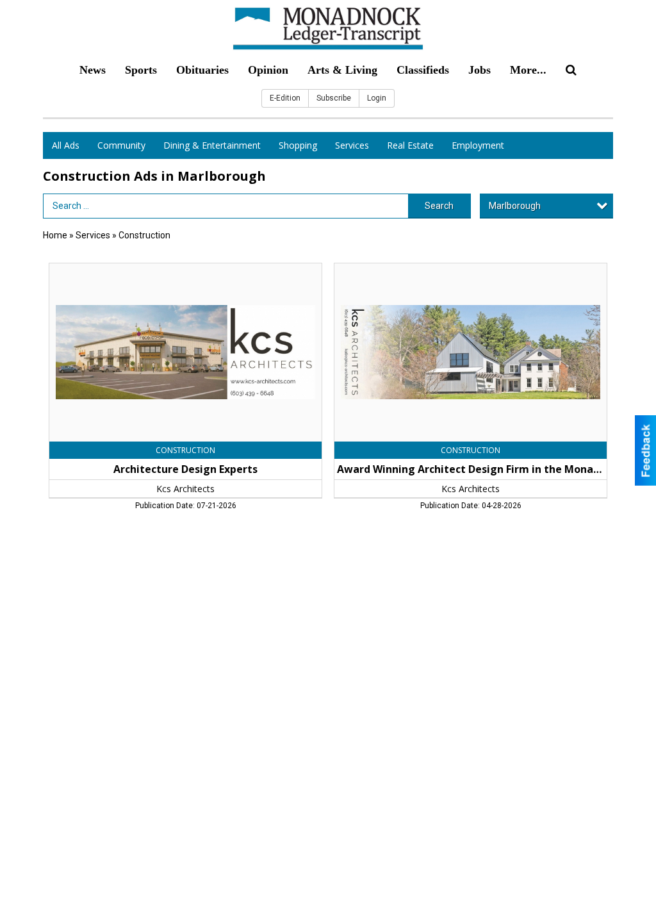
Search (439, 206)
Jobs (479, 69)
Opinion (268, 69)
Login (376, 98)
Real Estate (410, 145)
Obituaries (202, 69)
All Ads (65, 145)
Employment (478, 145)
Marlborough (515, 206)
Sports (141, 69)
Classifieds (423, 69)
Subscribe (333, 98)
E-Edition (285, 98)
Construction (144, 235)
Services (352, 145)
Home (55, 235)
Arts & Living (342, 69)
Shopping (298, 145)
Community (121, 145)
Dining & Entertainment (212, 145)
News (92, 69)
